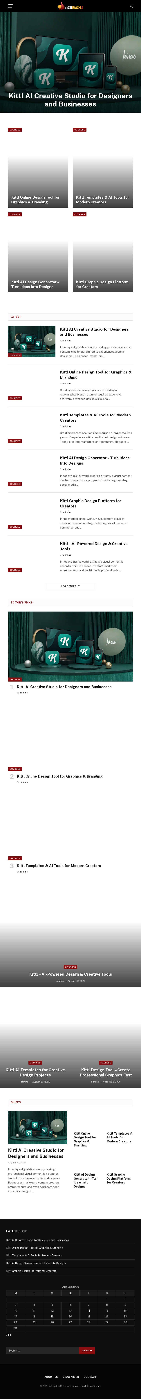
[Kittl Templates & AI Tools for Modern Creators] (103, 168)
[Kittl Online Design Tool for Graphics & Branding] (38, 168)
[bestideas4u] (70, 6)
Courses (15, 130)
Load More (68, 586)
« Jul (8, 1335)
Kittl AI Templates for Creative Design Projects (35, 1072)
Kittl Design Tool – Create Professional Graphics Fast (106, 1072)
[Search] (131, 6)
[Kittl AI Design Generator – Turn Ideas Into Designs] (38, 252)
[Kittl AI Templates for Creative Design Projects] (35, 1037)
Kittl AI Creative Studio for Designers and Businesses (70, 100)
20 (70, 1316)
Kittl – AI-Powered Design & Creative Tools (94, 546)
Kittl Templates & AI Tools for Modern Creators (102, 199)
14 (88, 1310)
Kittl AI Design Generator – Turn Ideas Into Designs (35, 284)
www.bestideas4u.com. (88, 1386)
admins (67, 340)
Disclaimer (71, 1377)
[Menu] (10, 6)
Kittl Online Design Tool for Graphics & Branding (35, 199)
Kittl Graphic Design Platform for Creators (102, 284)
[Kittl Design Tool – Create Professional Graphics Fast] (105, 1037)
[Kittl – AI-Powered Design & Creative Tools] (31, 556)
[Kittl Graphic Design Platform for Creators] (103, 252)
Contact (90, 1377)
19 (52, 1316)
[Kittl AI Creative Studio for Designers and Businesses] (70, 62)
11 (34, 1310)
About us (51, 1377)
